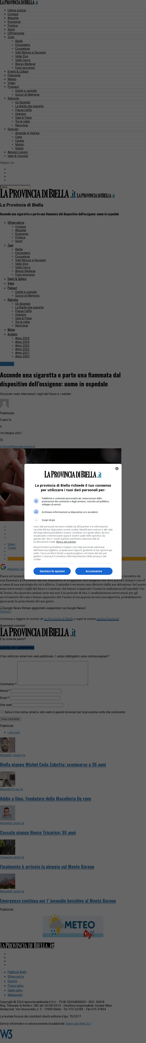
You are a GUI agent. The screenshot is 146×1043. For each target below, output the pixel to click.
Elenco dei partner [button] (66, 541)
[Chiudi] (117, 468)
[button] (73, 520)
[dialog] (73, 521)
